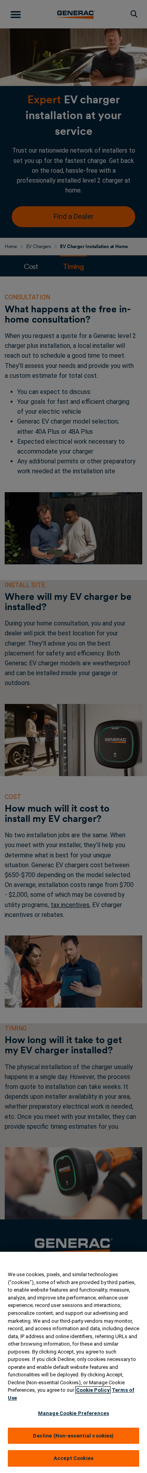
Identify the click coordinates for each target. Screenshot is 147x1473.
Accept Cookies (73, 1458)
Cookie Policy (93, 1390)
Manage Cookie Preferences (73, 1413)
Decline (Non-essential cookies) (73, 1436)
